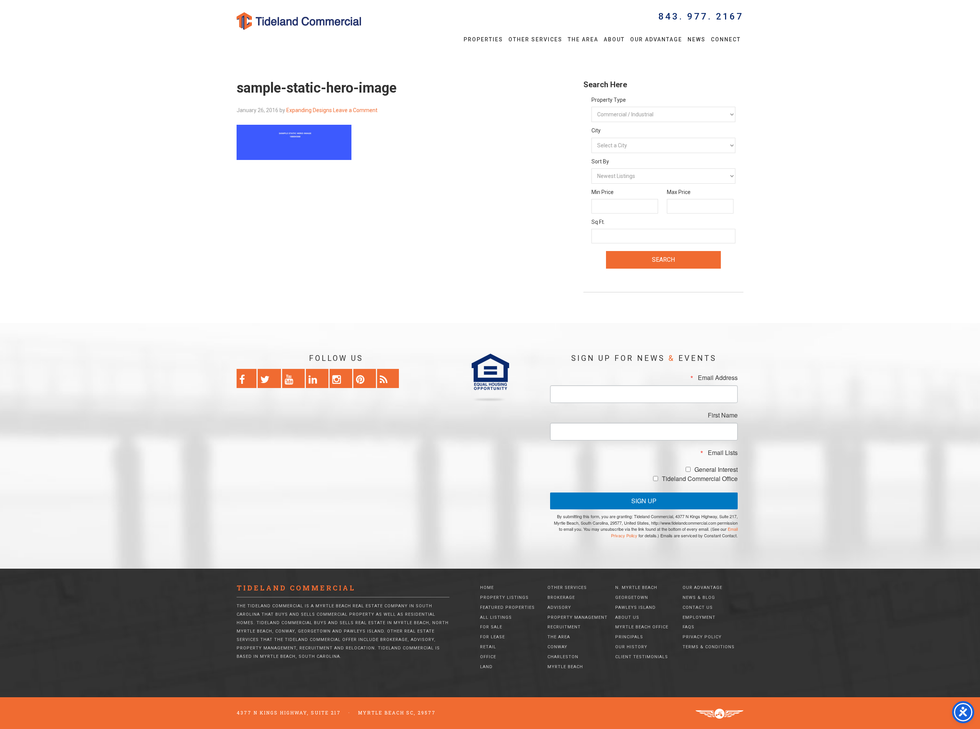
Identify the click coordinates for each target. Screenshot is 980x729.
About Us (627, 617)
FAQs (688, 627)
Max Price (679, 192)
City (596, 130)
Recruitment (564, 627)
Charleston (562, 656)
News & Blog (699, 597)
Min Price (602, 192)
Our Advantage (702, 587)
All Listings (496, 617)
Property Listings (504, 597)
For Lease (492, 636)
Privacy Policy (702, 636)
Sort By (600, 161)
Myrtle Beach (565, 666)
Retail (488, 646)
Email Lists (723, 453)
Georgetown (631, 597)
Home (487, 587)
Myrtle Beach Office (641, 627)
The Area (558, 636)
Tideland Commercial (312, 21)
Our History (631, 646)
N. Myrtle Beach (636, 587)
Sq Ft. (598, 222)
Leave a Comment (355, 110)
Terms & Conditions (709, 646)
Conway (557, 646)
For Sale (491, 627)
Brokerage (561, 597)
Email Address (718, 378)
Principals (629, 636)
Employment (699, 617)
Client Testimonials (641, 656)
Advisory (559, 607)
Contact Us (698, 607)
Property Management (577, 617)
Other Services (567, 587)
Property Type (608, 100)
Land (486, 666)
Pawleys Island (635, 607)
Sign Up (644, 500)
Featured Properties (507, 607)
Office (488, 656)
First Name (723, 415)
